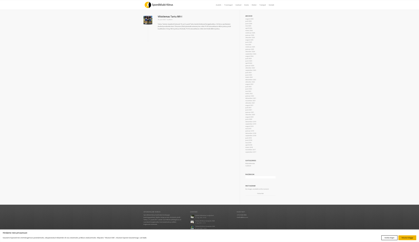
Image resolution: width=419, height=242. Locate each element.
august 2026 (249, 19)
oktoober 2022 (250, 82)
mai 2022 (248, 91)
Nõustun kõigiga (407, 238)
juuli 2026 (248, 21)
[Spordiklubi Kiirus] (158, 5)
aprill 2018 (248, 145)
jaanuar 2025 (249, 49)
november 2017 (250, 150)
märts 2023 (249, 77)
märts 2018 (249, 147)
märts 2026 (249, 30)
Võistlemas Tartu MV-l (170, 16)
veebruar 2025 (250, 47)
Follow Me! (260, 193)
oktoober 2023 (250, 68)
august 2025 (249, 40)
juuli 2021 (248, 108)
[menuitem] (218, 5)
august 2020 (249, 117)
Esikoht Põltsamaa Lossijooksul (204, 215)
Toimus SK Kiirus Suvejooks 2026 (205, 221)
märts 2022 (249, 93)
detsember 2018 (250, 133)
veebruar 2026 (250, 33)
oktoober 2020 (250, 115)
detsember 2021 (250, 98)
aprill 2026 (248, 28)
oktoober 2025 (250, 37)
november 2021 (250, 101)
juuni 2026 (248, 23)
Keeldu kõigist (389, 238)
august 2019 (249, 126)
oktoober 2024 (250, 51)
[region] (209, 235)
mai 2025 (248, 45)
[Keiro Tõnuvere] (147, 20)
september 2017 (250, 152)
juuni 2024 (248, 61)
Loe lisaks (143, 238)
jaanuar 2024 (249, 66)
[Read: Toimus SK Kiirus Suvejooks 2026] (192, 222)
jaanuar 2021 (249, 112)
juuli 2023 (248, 72)
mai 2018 (248, 143)
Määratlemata (250, 163)
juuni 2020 (248, 119)
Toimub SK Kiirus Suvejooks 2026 (205, 226)
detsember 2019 (250, 122)
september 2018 (250, 136)
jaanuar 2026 (249, 35)
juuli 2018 (248, 138)
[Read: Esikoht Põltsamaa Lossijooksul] (192, 217)
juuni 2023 (248, 75)
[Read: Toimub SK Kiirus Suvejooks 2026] (192, 227)
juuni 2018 (248, 140)
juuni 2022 (248, 89)
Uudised (248, 166)
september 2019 (250, 124)
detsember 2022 (250, 80)
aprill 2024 (248, 63)
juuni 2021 (248, 110)
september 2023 (250, 70)
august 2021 (249, 105)
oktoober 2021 (250, 103)
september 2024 (250, 54)
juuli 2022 (248, 87)
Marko (171, 19)
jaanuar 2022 (249, 96)
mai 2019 (248, 129)
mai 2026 (248, 26)
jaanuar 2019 (249, 131)
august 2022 (249, 84)
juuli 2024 (248, 58)
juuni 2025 (248, 42)
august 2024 (249, 56)
